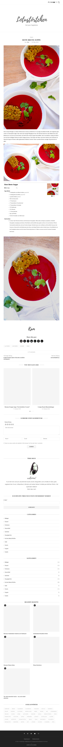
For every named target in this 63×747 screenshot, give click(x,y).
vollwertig (51, 719)
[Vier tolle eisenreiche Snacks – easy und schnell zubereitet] (17, 681)
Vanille (30, 719)
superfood (13, 719)
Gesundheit (7, 528)
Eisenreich (50, 708)
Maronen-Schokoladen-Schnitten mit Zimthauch (15, 633)
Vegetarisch (43, 719)
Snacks (6, 545)
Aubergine (7, 708)
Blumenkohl (28, 708)
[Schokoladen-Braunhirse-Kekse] (46, 618)
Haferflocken (28, 711)
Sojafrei (22, 346)
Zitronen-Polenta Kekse (9, 665)
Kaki (47, 711)
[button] (21, 341)
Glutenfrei (7, 346)
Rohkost (36, 716)
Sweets (6, 552)
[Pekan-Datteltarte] (46, 650)
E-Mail (5, 500)
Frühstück (7, 525)
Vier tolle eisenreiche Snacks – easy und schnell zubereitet (14, 697)
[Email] (54, 2)
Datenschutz (35, 739)
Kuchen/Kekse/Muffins (10, 538)
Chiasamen (36, 708)
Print (53, 196)
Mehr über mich (31, 489)
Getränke (7, 531)
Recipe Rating (8, 422)
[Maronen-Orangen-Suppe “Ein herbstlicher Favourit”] (17, 386)
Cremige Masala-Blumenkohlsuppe (46, 407)
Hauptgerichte (8, 535)
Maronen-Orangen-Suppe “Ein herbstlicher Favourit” (17, 407)
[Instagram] (50, 2)
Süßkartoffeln (22, 719)
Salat (6, 541)
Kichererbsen (54, 711)
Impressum (27, 739)
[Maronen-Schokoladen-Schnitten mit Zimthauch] (17, 618)
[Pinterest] (52, 2)
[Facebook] (48, 2)
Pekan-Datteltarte (37, 665)
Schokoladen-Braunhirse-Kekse (40, 633)
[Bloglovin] (56, 2)
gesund (6, 711)
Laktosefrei (15, 346)
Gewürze (13, 711)
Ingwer (41, 711)
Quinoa (22, 716)
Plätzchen (15, 716)
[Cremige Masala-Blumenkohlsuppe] (45, 386)
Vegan (28, 346)
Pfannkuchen (8, 716)
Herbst (35, 711)
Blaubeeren (20, 708)
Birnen (13, 708)
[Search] (58, 2)
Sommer (6, 719)
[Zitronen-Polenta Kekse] (17, 650)
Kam (28, 42)
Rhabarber (29, 716)
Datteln (43, 708)
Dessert (6, 521)
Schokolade (44, 716)
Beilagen (7, 518)
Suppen (6, 548)
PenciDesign (45, 741)
